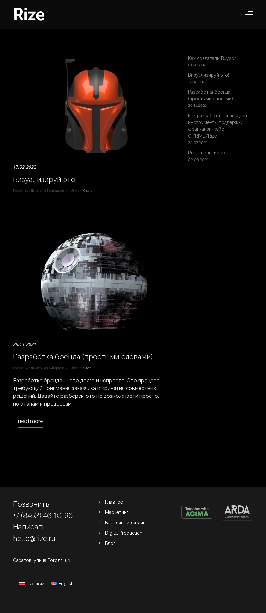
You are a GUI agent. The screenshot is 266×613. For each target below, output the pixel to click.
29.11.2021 (24, 344)
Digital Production (123, 533)
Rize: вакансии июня (210, 152)
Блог (110, 543)
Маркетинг (116, 512)
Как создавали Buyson (212, 58)
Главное (114, 502)
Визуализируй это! (45, 179)
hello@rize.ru (34, 538)
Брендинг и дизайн (125, 522)
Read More (30, 421)
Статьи (88, 190)
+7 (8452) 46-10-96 (43, 515)
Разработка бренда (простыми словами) (83, 356)
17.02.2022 (24, 166)
